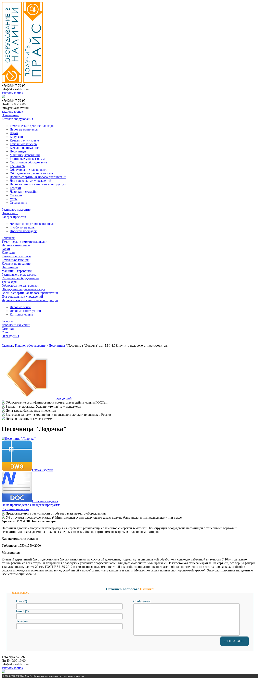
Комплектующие (21, 314)
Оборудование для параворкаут (31, 173)
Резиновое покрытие (16, 209)
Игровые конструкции (25, 310)
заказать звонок (12, 93)
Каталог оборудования (17, 119)
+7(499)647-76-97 (13, 85)
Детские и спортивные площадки (33, 223)
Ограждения (18, 202)
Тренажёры (17, 166)
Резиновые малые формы (27, 158)
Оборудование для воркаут (28, 169)
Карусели (16, 136)
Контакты (8, 238)
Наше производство (15, 505)
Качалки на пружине (24, 147)
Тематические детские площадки (32, 125)
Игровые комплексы (24, 129)
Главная (7, 345)
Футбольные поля (22, 227)
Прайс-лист (10, 213)
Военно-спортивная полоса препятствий (38, 177)
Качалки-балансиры (23, 144)
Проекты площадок (23, 231)
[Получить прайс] (33, 82)
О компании (10, 115)
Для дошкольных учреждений (30, 180)
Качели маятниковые (24, 140)
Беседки (15, 188)
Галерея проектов (14, 217)
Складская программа (45, 505)
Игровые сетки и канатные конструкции (38, 184)
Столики (16, 195)
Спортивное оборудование (28, 162)
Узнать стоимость (15, 509)
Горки (14, 133)
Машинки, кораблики (25, 155)
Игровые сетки (20, 307)
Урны (13, 199)
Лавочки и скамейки (24, 191)
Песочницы (18, 151)
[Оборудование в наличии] (12, 82)
